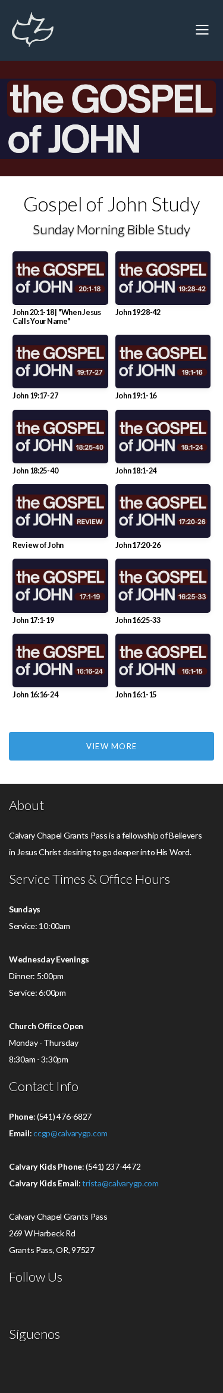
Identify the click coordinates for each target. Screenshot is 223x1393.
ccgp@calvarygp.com (70, 1133)
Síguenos (34, 1334)
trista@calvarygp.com (120, 1183)
